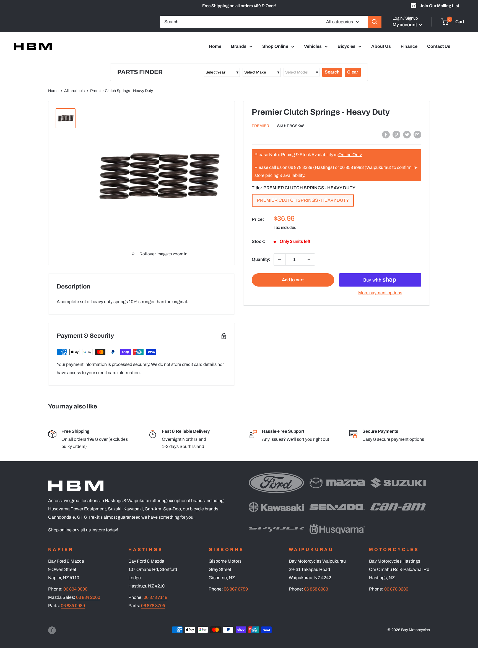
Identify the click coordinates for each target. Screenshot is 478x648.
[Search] (374, 22)
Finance (409, 46)
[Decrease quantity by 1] (279, 259)
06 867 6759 (236, 589)
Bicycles (346, 46)
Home (215, 46)
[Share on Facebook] (386, 134)
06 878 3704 (153, 605)
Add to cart (293, 279)
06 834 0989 (73, 605)
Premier (260, 126)
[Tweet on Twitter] (407, 134)
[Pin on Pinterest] (396, 134)
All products (74, 91)
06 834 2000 (88, 597)
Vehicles (313, 46)
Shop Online (275, 46)
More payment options (380, 292)
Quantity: (261, 259)
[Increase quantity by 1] (309, 259)
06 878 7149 (155, 597)
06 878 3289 (396, 589)
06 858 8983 (316, 589)
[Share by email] (417, 134)
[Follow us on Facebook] (52, 630)
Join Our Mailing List (439, 6)
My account (405, 24)
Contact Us (438, 46)
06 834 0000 (75, 589)
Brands (238, 46)
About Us (381, 46)
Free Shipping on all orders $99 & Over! (239, 6)
